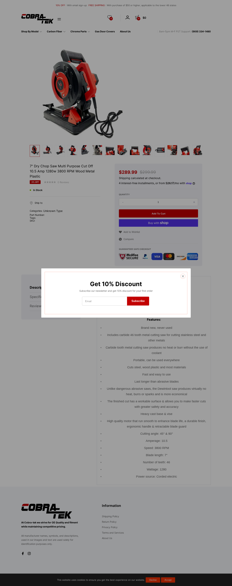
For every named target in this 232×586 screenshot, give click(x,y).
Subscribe (138, 301)
